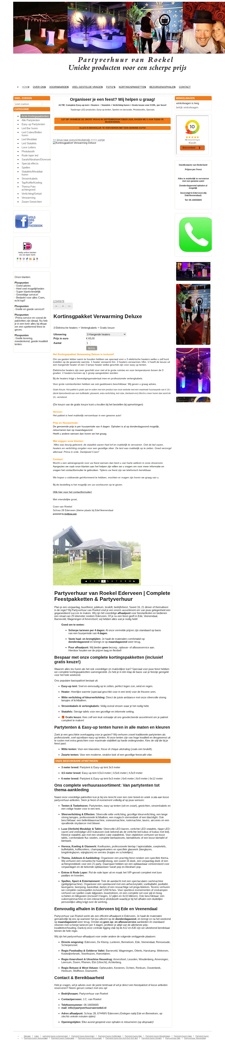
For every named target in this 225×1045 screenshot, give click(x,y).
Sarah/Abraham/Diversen (36, 159)
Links (36, 1036)
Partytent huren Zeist (183, 1036)
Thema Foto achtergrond (29, 188)
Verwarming (28, 197)
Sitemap (27, 1036)
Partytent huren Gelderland (109, 1036)
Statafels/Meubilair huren (32, 173)
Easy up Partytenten (33, 124)
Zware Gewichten (32, 201)
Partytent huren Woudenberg (158, 1036)
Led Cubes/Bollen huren (32, 134)
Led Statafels (29, 143)
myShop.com (70, 514)
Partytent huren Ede (133, 1036)
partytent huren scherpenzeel (55, 1036)
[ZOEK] (47, 104)
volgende (87, 139)
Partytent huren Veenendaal (35, 1038)
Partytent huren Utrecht (152, 1038)
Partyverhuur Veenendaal (195, 1038)
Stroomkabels (30, 178)
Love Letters (29, 147)
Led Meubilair (29, 139)
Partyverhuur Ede (172, 1038)
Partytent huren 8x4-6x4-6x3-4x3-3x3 (121, 1038)
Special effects (30, 163)
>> (92, 139)
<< (96, 139)
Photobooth (28, 151)
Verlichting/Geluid (31, 193)
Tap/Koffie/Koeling (32, 182)
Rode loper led (30, 155)
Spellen (26, 167)
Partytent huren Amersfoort (82, 1036)
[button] (56, 306)
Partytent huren (202, 1036)
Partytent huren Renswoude (90, 1038)
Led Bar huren (30, 128)
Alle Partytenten (31, 120)
